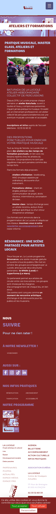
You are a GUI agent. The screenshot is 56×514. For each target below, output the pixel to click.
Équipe (5, 455)
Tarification (12, 399)
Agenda (32, 445)
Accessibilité (32, 399)
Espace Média (10, 478)
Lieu (4, 451)
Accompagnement (38, 452)
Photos (7, 471)
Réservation (12, 393)
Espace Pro (9, 481)
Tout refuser (38, 506)
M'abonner (12, 353)
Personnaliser (28, 510)
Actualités (9, 474)
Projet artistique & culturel (12, 448)
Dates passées (8, 461)
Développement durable (12, 458)
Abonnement (32, 393)
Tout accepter (19, 506)
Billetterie (34, 448)
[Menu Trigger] (49, 5)
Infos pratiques (37, 459)
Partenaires (10, 467)
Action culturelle (38, 455)
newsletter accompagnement (22, 226)
